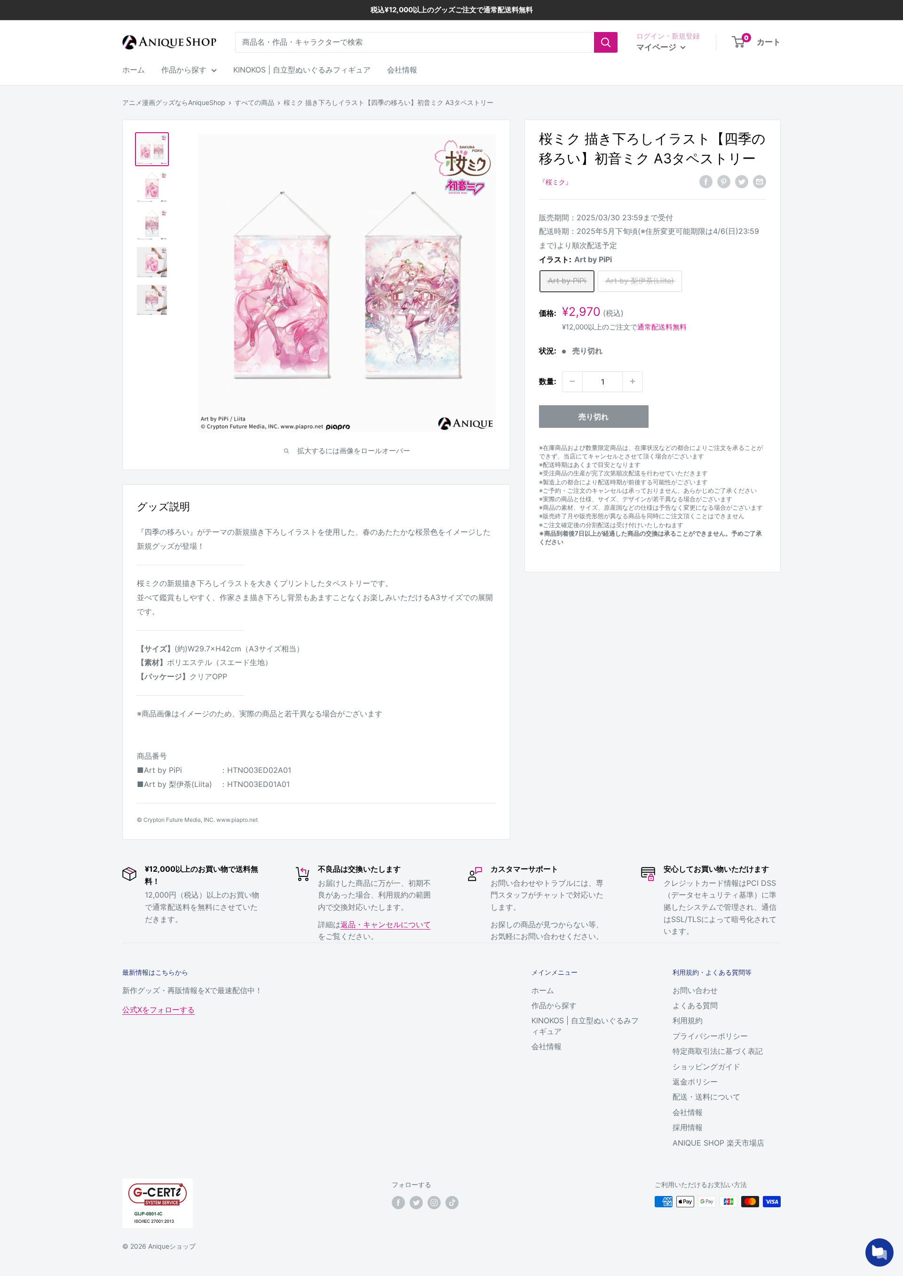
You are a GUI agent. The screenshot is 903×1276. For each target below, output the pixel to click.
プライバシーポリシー (710, 1036)
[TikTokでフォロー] (452, 1202)
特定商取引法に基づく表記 (718, 1051)
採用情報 (688, 1127)
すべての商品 (254, 102)
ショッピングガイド (706, 1066)
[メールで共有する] (759, 181)
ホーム (133, 69)
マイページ (657, 47)
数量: (547, 381)
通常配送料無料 (662, 326)
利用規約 (688, 1020)
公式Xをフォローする (158, 1009)
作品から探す (183, 69)
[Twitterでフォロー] (416, 1202)
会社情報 (402, 69)
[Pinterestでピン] (723, 181)
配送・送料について (706, 1096)
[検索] (606, 42)
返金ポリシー (695, 1081)
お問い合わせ (695, 990)
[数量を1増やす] (632, 381)
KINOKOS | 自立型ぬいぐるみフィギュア (302, 69)
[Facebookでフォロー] (398, 1202)
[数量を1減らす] (572, 381)
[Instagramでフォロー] (434, 1202)
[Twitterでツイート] (741, 181)
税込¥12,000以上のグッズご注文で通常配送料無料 (452, 9)
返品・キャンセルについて (386, 924)
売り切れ (593, 416)
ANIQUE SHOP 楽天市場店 (718, 1143)
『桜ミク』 (555, 182)
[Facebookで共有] (706, 181)
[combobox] (414, 42)
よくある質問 (695, 1005)
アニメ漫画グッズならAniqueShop (173, 102)
